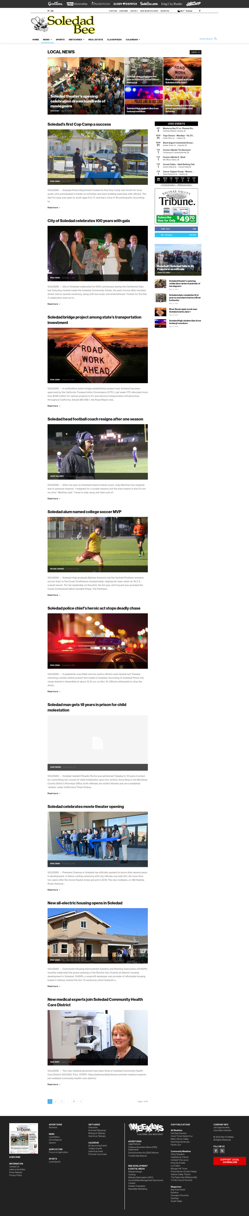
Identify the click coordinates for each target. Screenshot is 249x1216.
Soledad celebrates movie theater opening (86, 806)
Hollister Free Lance (179, 1160)
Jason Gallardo (57, 476)
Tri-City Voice (177, 1180)
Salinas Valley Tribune (180, 1174)
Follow (192, 235)
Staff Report (55, 767)
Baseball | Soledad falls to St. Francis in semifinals (175, 267)
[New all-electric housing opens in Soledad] (98, 936)
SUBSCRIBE (14, 1157)
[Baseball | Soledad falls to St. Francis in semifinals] (178, 260)
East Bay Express (178, 1133)
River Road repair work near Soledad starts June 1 (183, 310)
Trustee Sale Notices (137, 1156)
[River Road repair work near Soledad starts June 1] (182, 71)
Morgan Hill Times (179, 1168)
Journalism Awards (222, 1130)
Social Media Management (140, 1180)
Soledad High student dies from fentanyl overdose (185, 322)
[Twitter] (222, 1150)
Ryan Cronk (55, 181)
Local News (54, 1137)
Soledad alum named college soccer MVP (84, 511)
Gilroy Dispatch (178, 1154)
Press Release (15, 1172)
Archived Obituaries (97, 1130)
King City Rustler (178, 1163)
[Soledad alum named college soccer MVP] (98, 544)
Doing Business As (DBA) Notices (143, 1153)
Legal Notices (134, 1144)
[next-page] (80, 1101)
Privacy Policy (15, 1175)
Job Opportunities (221, 1127)
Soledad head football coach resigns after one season (95, 418)
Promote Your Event (97, 1154)
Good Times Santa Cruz (182, 1136)
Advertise (53, 1127)
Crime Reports (55, 1140)
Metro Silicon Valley (179, 1139)
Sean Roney (54, 111)
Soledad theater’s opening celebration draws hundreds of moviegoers (184, 283)
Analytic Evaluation (136, 1186)
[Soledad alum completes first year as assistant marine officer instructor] (144, 71)
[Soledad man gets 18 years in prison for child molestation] (98, 743)
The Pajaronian (178, 1177)
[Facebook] (199, 11)
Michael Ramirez (57, 569)
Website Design (135, 1172)
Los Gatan (175, 1166)
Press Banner (177, 1171)
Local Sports (55, 1162)
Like (194, 229)
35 (74, 1101)
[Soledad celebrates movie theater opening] (98, 839)
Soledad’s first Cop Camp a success (79, 124)
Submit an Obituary (97, 1136)
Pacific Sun (176, 1145)
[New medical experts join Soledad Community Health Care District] (98, 1037)
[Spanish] (52, 10)
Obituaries (93, 1127)
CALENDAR (93, 1143)
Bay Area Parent (178, 1190)
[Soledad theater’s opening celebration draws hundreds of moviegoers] (86, 90)
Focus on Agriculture (58, 1152)
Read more (53, 208)
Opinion (52, 1143)
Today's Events (95, 1148)
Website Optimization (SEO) (140, 1177)
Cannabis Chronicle (179, 1195)
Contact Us (14, 1166)
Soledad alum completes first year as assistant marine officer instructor (185, 298)
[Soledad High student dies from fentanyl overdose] (144, 100)
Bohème (174, 1192)
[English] (49, 10)
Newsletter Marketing (137, 1189)
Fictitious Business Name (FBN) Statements (142, 1148)
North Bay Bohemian (180, 1142)
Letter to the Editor (17, 1169)
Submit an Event (95, 1151)
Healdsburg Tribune (179, 1157)
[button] (209, 39)
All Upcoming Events (97, 1145)
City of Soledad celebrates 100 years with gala (89, 220)
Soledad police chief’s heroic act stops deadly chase (94, 608)
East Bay (175, 1198)
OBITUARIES (94, 1124)
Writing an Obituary (96, 1133)
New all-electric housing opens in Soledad (85, 902)
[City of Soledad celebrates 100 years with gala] (98, 253)
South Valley (176, 1201)
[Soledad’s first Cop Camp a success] (98, 157)
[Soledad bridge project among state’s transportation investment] (98, 355)
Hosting (131, 1174)
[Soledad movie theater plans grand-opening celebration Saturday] (182, 100)
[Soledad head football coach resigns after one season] (98, 452)
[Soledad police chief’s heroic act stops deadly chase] (98, 641)
